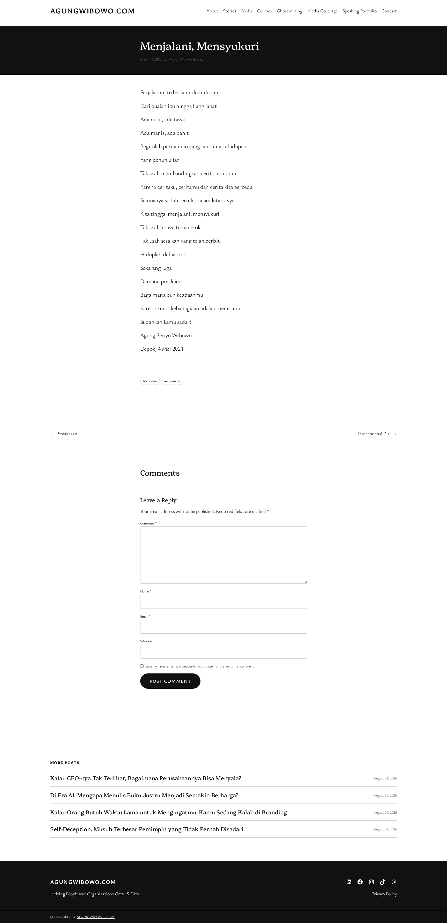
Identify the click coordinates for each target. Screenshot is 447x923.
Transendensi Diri (374, 433)
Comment (148, 523)
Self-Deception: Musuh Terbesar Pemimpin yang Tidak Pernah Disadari (146, 829)
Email (145, 616)
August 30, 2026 (385, 795)
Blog (200, 59)
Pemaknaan (66, 433)
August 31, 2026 (385, 778)
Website (146, 641)
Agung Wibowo (180, 59)
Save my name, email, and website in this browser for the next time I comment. (200, 666)
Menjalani (150, 380)
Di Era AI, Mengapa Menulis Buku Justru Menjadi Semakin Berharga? (144, 795)
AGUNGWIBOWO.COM (92, 11)
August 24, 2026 (385, 829)
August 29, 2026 (385, 812)
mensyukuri (172, 380)
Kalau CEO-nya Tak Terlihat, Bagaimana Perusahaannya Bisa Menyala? (145, 778)
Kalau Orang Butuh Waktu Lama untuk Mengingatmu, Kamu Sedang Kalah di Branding (168, 812)
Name (145, 591)
